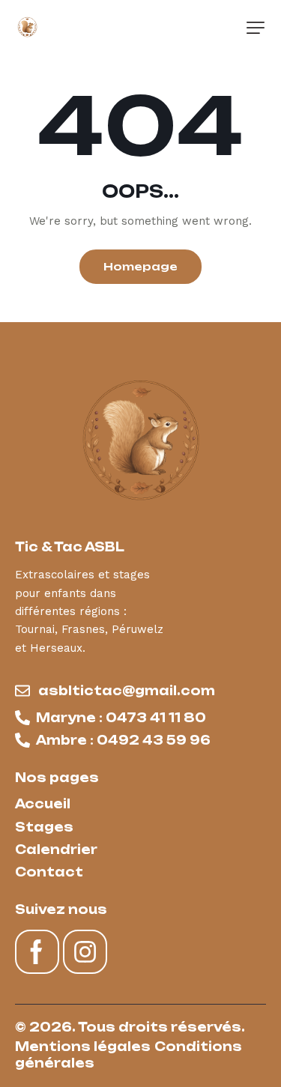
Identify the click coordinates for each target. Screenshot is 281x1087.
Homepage (140, 266)
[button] (255, 27)
